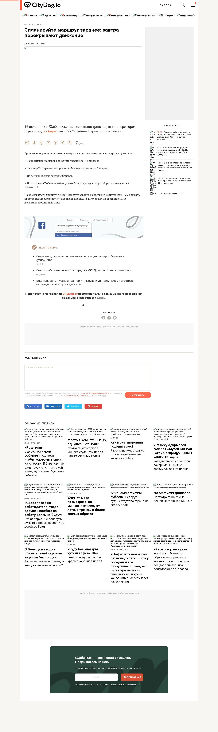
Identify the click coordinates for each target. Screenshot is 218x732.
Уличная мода (74, 493)
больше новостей (170, 193)
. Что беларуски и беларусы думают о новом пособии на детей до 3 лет (44, 515)
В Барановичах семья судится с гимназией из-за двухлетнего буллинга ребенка (44, 461)
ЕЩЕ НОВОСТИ (172, 126)
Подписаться (132, 677)
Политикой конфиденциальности (125, 684)
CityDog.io (29, 44)
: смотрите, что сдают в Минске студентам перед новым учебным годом (87, 448)
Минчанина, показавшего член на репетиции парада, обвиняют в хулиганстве (80, 258)
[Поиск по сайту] (183, 5)
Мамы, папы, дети (32, 443)
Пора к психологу (119, 550)
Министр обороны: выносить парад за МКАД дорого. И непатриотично (83, 270)
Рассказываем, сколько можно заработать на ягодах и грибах (127, 450)
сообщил (49, 131)
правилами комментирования (76, 395)
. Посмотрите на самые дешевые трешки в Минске (172, 497)
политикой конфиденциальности (95, 393)
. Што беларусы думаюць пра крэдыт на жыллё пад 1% (84, 555)
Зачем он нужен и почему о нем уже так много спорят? (44, 557)
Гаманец (114, 438)
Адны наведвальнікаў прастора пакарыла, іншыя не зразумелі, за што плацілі (172, 457)
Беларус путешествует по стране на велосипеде (129, 499)
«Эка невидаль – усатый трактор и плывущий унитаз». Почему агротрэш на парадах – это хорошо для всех (85, 282)
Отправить (138, 394)
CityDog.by (70, 294)
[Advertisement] (169, 51)
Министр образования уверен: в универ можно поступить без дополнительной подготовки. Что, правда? (171, 559)
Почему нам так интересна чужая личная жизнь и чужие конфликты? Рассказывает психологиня (129, 568)
